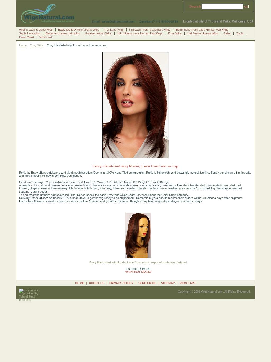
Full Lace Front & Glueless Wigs (149, 29)
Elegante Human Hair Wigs (63, 33)
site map (168, 283)
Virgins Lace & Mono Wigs (36, 29)
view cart (188, 283)
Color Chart (26, 37)
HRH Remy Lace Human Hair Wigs (139, 33)
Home (23, 45)
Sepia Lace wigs (29, 33)
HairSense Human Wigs (202, 33)
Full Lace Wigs (114, 29)
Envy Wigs (175, 33)
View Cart (45, 37)
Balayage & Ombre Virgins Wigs (78, 29)
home (79, 283)
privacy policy (121, 283)
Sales (227, 33)
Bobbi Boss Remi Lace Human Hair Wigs (202, 29)
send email (147, 283)
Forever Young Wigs (98, 33)
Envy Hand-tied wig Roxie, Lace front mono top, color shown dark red (138, 262)
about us (96, 283)
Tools (239, 33)
